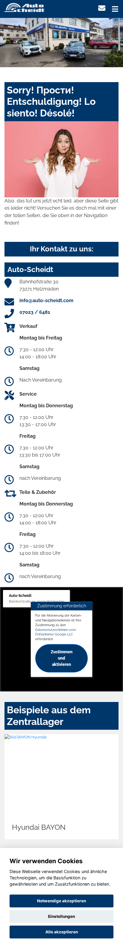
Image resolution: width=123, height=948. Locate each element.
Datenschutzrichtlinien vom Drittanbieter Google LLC (55, 632)
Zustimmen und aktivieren (62, 658)
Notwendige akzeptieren (61, 900)
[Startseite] (24, 7)
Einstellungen (61, 916)
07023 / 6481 (34, 312)
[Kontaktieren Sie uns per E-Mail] (101, 8)
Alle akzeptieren (61, 931)
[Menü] (115, 9)
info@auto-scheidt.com (46, 300)
